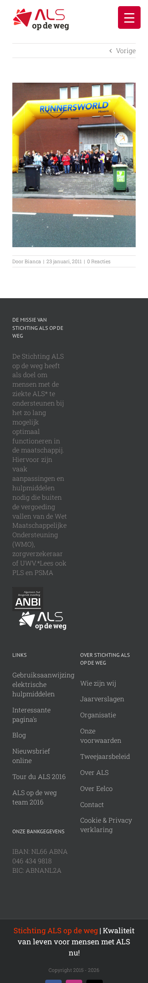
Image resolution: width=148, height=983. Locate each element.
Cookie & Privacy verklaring (106, 825)
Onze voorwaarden (100, 735)
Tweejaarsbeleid (105, 756)
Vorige (126, 50)
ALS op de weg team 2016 (34, 797)
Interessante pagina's (31, 714)
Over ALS (94, 772)
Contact (92, 804)
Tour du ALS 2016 (39, 776)
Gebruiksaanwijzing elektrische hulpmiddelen (43, 684)
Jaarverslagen (102, 698)
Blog (19, 734)
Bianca (33, 261)
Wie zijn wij (98, 683)
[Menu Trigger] (129, 17)
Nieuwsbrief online (31, 756)
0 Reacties (99, 261)
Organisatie (98, 714)
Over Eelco (96, 788)
